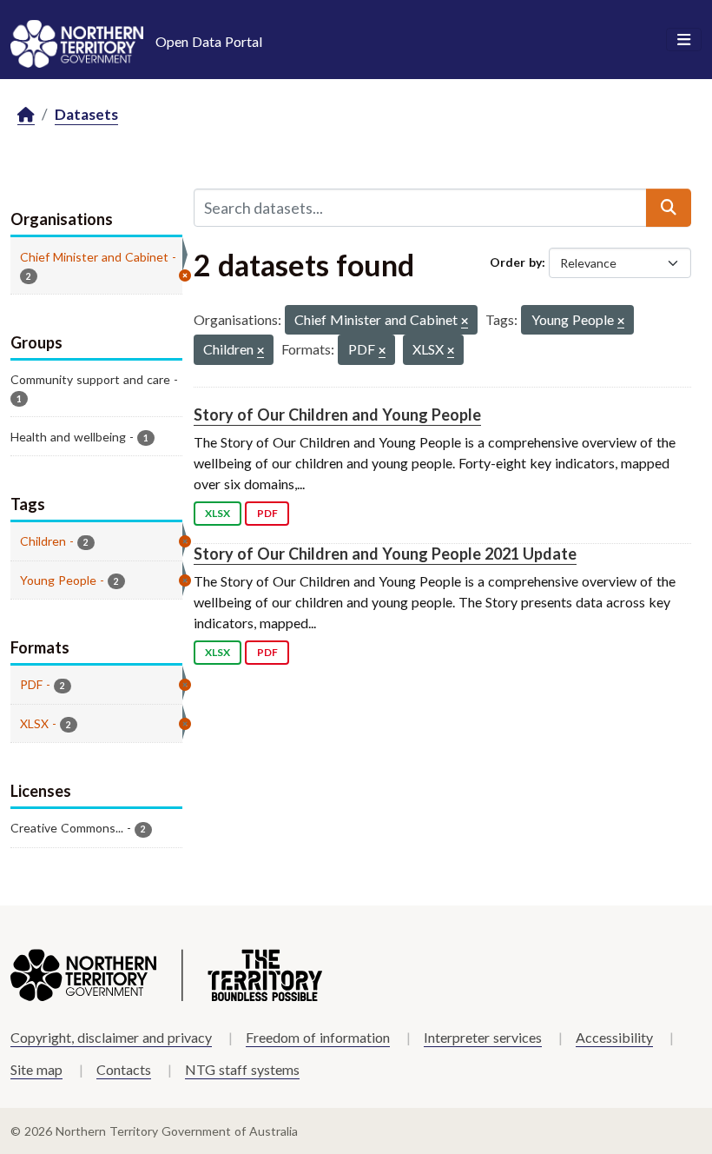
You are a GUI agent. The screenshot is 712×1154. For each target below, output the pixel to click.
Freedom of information (318, 1037)
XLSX (217, 513)
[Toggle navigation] (684, 40)
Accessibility (614, 1037)
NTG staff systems (242, 1069)
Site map (36, 1069)
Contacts (123, 1069)
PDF (267, 513)
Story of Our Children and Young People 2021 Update (385, 553)
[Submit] (668, 208)
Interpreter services (483, 1037)
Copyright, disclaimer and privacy (111, 1037)
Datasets (86, 114)
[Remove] (464, 321)
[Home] (26, 115)
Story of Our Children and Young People (337, 414)
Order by (516, 262)
